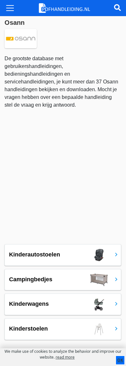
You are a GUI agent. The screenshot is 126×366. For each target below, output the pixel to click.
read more (65, 357)
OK (120, 360)
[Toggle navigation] (10, 8)
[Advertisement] (63, 175)
